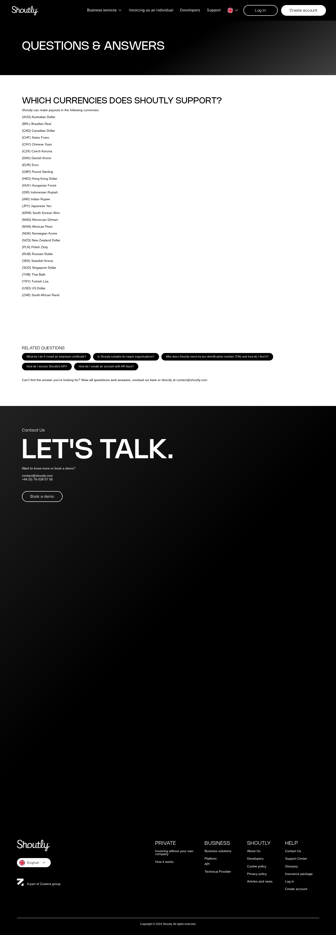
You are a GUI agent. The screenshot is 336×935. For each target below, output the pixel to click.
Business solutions (218, 851)
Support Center (296, 858)
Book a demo (42, 497)
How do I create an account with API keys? (106, 366)
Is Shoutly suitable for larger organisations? (126, 356)
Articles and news (259, 881)
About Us (253, 851)
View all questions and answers (106, 380)
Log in (260, 10)
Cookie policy (256, 866)
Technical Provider (218, 871)
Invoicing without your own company (174, 853)
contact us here (144, 380)
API (207, 864)
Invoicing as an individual (151, 10)
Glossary (291, 866)
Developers (190, 10)
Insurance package (299, 873)
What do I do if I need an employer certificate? (56, 356)
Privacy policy (257, 873)
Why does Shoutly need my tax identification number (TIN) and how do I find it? (217, 356)
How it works (164, 861)
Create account (303, 10)
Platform (211, 858)
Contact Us (293, 851)
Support (214, 10)
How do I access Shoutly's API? (47, 366)
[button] (104, 10)
